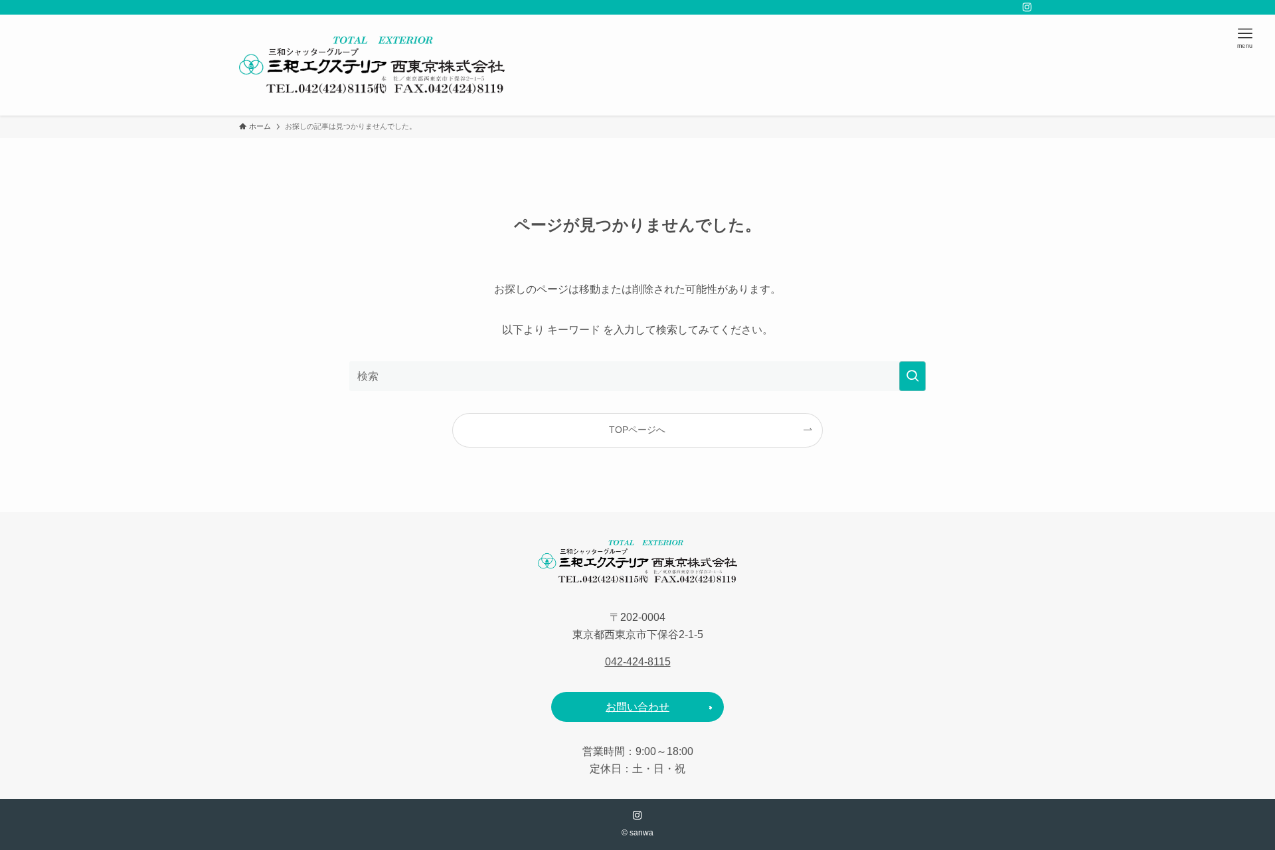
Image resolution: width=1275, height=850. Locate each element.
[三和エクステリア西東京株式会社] (372, 65)
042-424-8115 (638, 661)
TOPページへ (637, 429)
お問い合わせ (637, 707)
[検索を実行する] (912, 376)
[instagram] (1027, 7)
